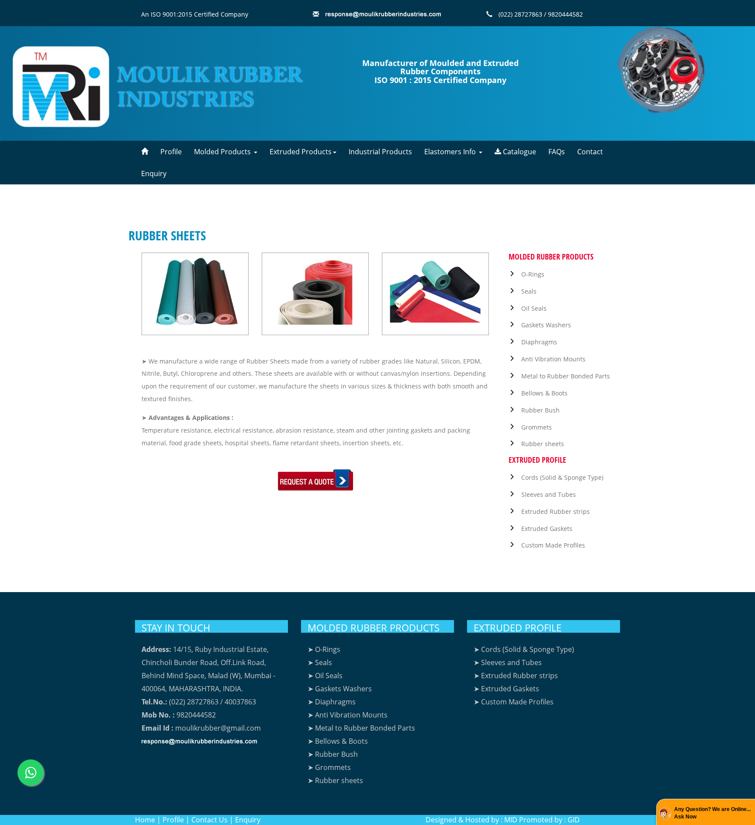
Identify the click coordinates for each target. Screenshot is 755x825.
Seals (529, 291)
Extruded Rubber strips (555, 511)
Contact (590, 151)
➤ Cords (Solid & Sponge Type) (524, 649)
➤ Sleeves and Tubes (508, 662)
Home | (148, 820)
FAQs (556, 151)
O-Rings (532, 274)
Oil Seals (534, 308)
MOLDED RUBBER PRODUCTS (374, 627)
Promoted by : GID (549, 820)
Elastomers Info (451, 151)
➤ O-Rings (324, 649)
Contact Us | (212, 820)
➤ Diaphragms (332, 702)
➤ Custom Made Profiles (514, 702)
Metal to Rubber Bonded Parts (565, 376)
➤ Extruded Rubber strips (516, 675)
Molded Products (223, 151)
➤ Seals (320, 662)
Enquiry (153, 173)
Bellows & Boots (544, 393)
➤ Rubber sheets (335, 780)
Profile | (176, 820)
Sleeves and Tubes (548, 494)
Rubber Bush (540, 410)
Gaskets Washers (546, 325)
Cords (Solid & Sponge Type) (562, 477)
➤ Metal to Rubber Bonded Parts (361, 728)
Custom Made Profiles (553, 545)
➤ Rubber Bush (333, 754)
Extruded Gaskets (546, 528)
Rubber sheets (542, 444)
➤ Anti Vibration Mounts (348, 715)
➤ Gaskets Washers (340, 688)
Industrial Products (380, 151)
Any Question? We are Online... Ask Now (712, 813)
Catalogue (518, 151)
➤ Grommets (329, 767)
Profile (171, 151)
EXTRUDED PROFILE (517, 627)
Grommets (536, 427)
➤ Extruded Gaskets (506, 688)
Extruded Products (301, 151)
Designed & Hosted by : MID (471, 820)
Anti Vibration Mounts (553, 359)
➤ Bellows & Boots (338, 741)
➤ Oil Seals (325, 675)
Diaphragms (539, 342)
